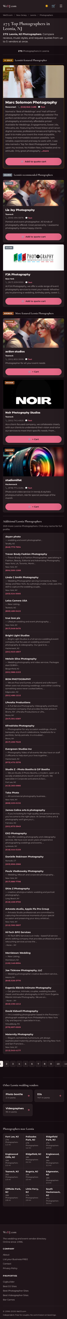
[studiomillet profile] (33, 461)
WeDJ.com (8, 15)
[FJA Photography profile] (33, 257)
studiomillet (13, 480)
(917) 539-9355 (16, 282)
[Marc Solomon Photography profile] (33, 81)
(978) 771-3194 (16, 488)
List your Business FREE (15, 1259)
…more (45, 151)
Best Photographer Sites (15, 1290)
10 (58, 1063)
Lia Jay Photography (20, 210)
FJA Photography (17, 274)
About (6, 1254)
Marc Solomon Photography (31, 102)
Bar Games (9, 1299)
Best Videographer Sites (15, 1295)
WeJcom (9, 6)
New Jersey (21, 15)
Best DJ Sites (10, 1286)
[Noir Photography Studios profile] (33, 394)
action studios (15, 351)
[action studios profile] (33, 333)
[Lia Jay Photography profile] (33, 193)
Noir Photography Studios (22, 412)
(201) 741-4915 (16, 420)
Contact (7, 1263)
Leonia (33, 15)
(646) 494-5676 (16, 218)
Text (41, 107)
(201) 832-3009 (16, 359)
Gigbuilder (8, 1281)
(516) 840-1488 (28, 107)
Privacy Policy (10, 1268)
